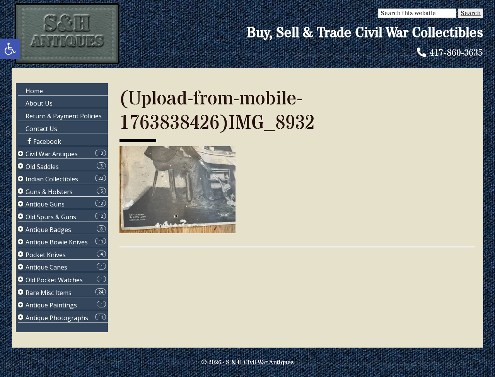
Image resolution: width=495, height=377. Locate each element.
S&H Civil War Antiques (67, 34)
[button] (10, 49)
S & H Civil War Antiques (260, 362)
